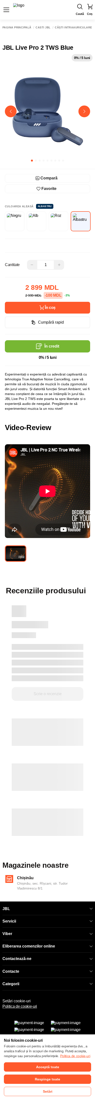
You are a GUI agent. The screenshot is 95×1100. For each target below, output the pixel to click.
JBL (6, 909)
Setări (47, 1091)
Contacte (10, 971)
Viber (7, 934)
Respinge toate (47, 1079)
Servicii (9, 921)
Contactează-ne (16, 959)
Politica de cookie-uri (19, 1006)
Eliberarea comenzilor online (28, 946)
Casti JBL (43, 27)
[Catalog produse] (6, 10)
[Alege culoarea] (14, 221)
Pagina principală (16, 27)
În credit (51, 346)
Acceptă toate (47, 1067)
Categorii (10, 984)
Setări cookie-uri (16, 1001)
